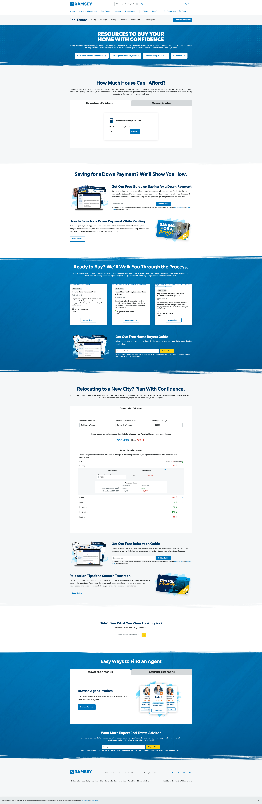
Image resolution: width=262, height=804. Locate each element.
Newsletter (131, 773)
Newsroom (139, 773)
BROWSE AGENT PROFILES (100, 672)
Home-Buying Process (155, 56)
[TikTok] (178, 772)
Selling (113, 20)
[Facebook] (172, 772)
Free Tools (156, 11)
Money (72, 11)
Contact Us (122, 773)
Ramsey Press (148, 773)
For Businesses (170, 11)
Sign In (187, 4)
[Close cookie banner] (258, 800)
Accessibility (132, 781)
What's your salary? (159, 421)
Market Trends (136, 20)
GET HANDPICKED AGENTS (162, 672)
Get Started (108, 773)
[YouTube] (184, 772)
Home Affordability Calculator (100, 103)
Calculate (134, 132)
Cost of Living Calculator (131, 408)
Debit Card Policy (75, 781)
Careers (115, 773)
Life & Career (130, 11)
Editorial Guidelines (143, 781)
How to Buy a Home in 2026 (84, 292)
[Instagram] (190, 772)
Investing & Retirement (88, 11)
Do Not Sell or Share (111, 781)
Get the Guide (163, 204)
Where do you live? (87, 421)
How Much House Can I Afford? (90, 56)
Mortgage (103, 20)
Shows (145, 11)
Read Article (77, 239)
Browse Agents (150, 20)
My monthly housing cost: (106, 474)
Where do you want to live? (126, 421)
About (156, 773)
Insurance (117, 11)
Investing (123, 20)
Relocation (177, 56)
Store (184, 11)
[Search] (142, 4)
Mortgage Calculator (162, 103)
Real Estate (105, 11)
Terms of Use (178, 207)
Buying (93, 20)
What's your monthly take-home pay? (123, 127)
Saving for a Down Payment (124, 56)
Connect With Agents (183, 20)
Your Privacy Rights (97, 781)
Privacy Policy (120, 356)
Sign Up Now (153, 747)
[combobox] (129, 4)
